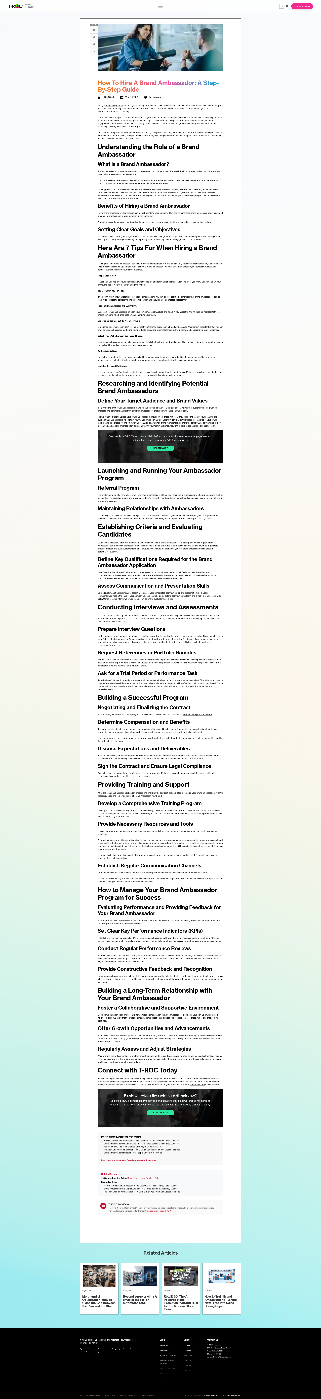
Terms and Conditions (128, 1395)
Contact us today (198, 1084)
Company (164, 1374)
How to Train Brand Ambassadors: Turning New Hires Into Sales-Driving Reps (221, 1301)
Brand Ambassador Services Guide (143, 1178)
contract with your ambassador (197, 714)
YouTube (187, 1366)
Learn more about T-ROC (160, 1211)
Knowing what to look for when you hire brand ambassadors (173, 548)
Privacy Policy (110, 1395)
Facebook (188, 1346)
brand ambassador (114, 105)
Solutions (165, 1346)
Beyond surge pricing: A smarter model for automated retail (140, 1299)
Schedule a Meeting (302, 6)
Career (163, 1379)
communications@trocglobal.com (219, 1357)
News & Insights (167, 1369)
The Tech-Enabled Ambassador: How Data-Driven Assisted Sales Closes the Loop (142, 1149)
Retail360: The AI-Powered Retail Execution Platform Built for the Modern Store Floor (181, 1303)
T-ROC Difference (168, 1356)
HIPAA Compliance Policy (90, 1395)
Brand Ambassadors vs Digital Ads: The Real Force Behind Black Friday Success (141, 1143)
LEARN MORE (160, 448)
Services (164, 1351)
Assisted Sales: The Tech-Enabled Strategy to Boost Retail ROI (133, 1146)
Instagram (188, 1356)
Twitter (187, 1351)
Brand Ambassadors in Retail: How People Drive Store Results (133, 1152)
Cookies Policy (147, 1395)
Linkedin (187, 1361)
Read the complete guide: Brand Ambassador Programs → (129, 1160)
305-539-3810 (218, 1354)
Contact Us (212, 1340)
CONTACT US (160, 1112)
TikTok (187, 1371)
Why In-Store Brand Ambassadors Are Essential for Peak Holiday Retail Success (141, 1140)
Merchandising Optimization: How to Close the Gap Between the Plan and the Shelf (99, 1301)
